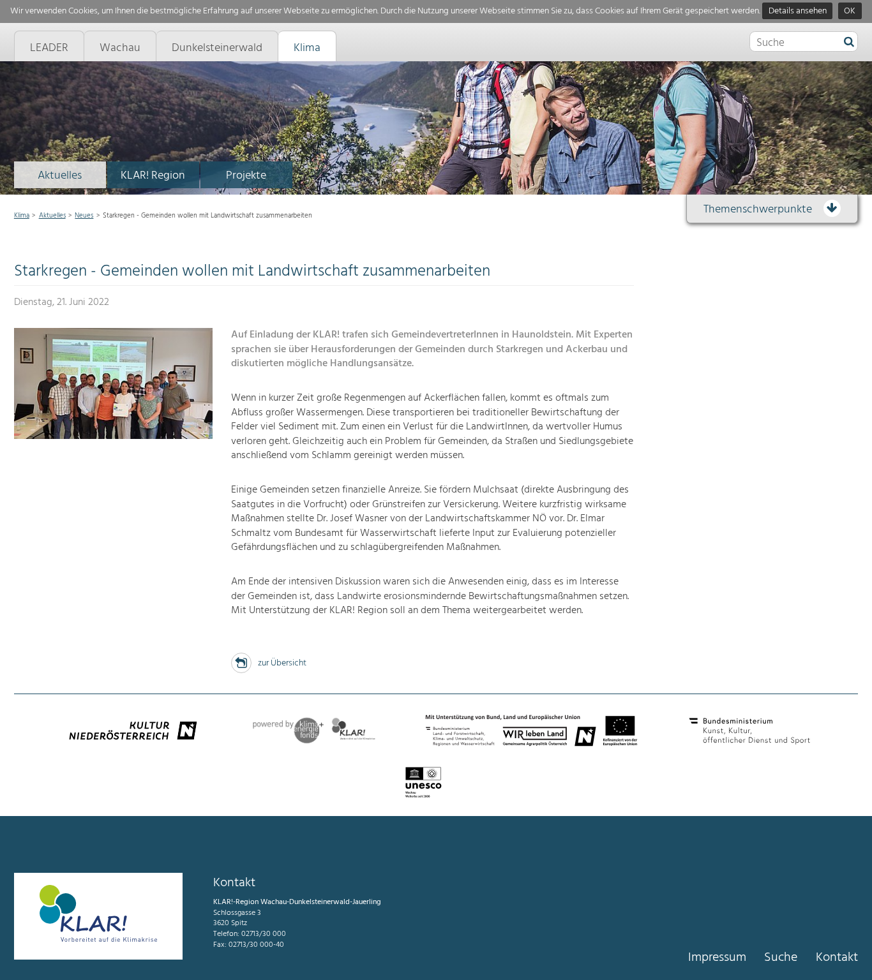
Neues (84, 215)
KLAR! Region (153, 176)
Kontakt (837, 957)
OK (849, 11)
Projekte (246, 176)
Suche (780, 957)
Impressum (717, 957)
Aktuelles (60, 176)
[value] (849, 42)
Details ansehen (798, 11)
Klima (21, 215)
